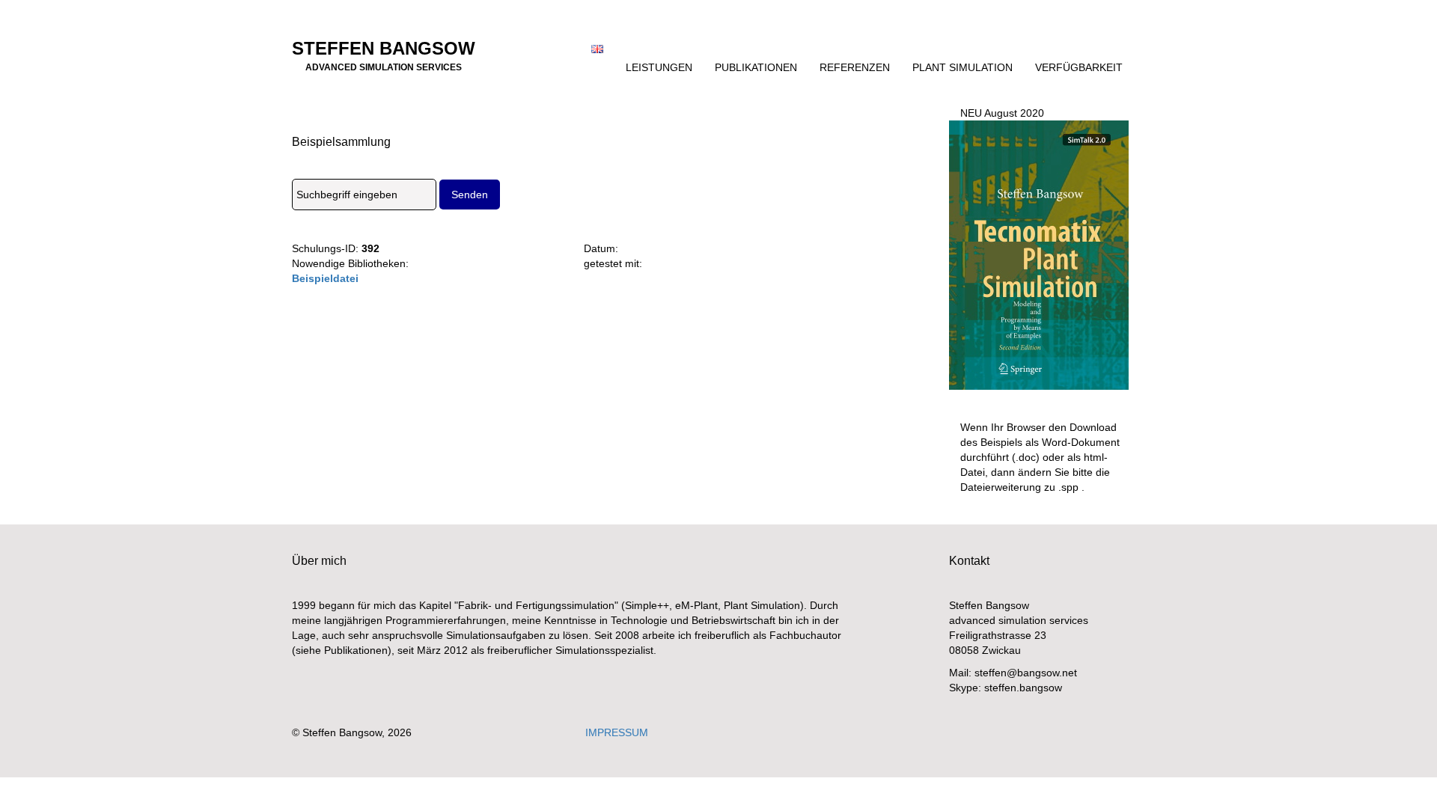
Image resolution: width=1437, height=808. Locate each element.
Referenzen (855, 67)
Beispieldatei (325, 278)
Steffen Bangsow (383, 52)
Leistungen (659, 67)
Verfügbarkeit (1079, 67)
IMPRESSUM (616, 732)
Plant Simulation (962, 67)
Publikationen (756, 67)
